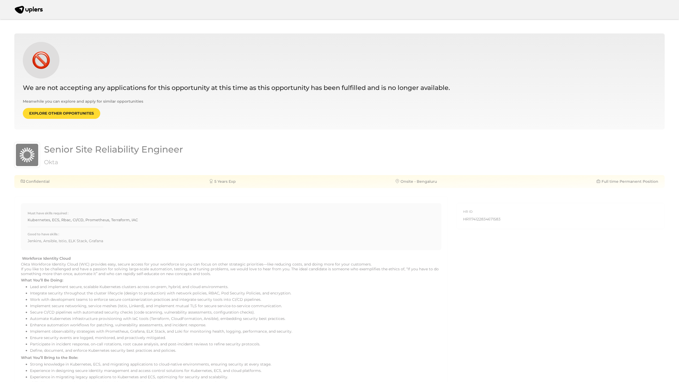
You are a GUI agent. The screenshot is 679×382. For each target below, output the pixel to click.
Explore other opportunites (61, 113)
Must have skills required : (48, 213)
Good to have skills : (43, 234)
